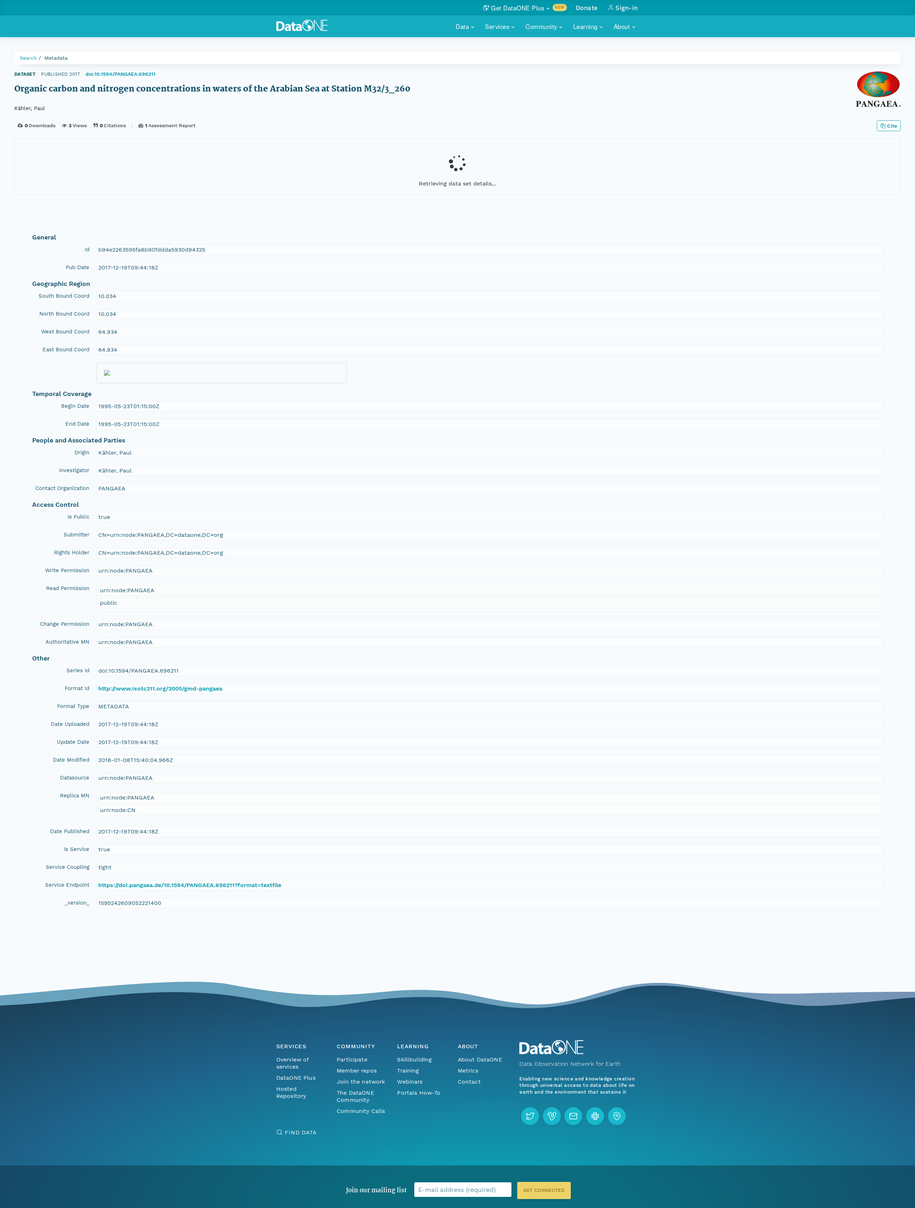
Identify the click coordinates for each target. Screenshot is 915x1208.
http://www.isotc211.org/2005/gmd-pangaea (160, 688)
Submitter (76, 534)
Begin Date (75, 406)
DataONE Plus (296, 1077)
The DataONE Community (355, 1096)
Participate (352, 1059)
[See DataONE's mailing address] (617, 1116)
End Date (77, 424)
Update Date (73, 742)
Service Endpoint (67, 885)
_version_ (77, 903)
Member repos (357, 1070)
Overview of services (292, 1063)
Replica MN (74, 795)
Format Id (77, 688)
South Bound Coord (64, 296)
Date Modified (71, 760)
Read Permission (67, 588)
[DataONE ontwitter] (530, 1116)
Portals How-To (418, 1092)
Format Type (73, 706)
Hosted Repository (291, 1092)
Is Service (76, 849)
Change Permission (64, 624)
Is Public (78, 517)
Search (28, 58)
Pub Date (77, 267)
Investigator (74, 470)
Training (408, 1070)
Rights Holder (71, 552)
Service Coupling (67, 867)
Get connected (544, 1190)
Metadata (56, 58)
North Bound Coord (64, 314)
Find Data (301, 1132)
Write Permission (67, 570)
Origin (81, 452)
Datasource (74, 777)
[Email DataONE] (573, 1116)
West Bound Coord (65, 331)
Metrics (468, 1070)
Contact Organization (62, 488)
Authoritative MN (67, 642)
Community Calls (361, 1111)
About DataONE (480, 1059)
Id (87, 249)
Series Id (77, 670)
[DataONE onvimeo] (552, 1116)
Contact (469, 1081)
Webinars (409, 1081)
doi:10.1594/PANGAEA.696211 (120, 74)
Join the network (361, 1081)
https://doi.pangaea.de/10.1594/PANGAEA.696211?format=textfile (189, 885)
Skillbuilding (414, 1059)
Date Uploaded (70, 724)
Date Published (69, 831)
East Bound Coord (66, 349)
